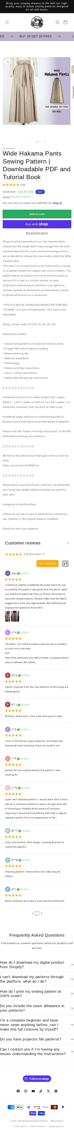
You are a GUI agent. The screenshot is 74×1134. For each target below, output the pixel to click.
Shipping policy (56, 1126)
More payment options (37, 232)
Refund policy (57, 1121)
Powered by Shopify (38, 1120)
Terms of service (37, 1126)
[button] (7, 22)
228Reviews (32, 554)
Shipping (6, 197)
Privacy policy (20, 1126)
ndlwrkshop (23, 1120)
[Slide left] (29, 142)
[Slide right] (45, 142)
